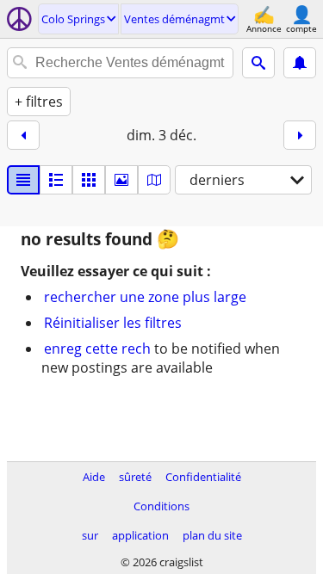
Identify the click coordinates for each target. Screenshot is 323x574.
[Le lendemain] (299, 135)
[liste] (23, 179)
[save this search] (299, 62)
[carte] (154, 179)
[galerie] (121, 179)
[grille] (88, 179)
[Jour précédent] (23, 135)
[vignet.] (56, 179)
